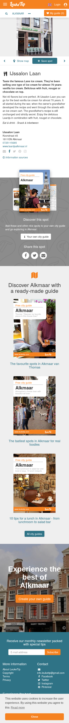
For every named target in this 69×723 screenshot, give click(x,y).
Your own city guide (37, 236)
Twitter (45, 680)
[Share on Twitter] (34, 255)
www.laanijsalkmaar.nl (15, 146)
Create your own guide (35, 598)
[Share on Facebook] (25, 255)
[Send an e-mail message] (43, 255)
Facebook (47, 676)
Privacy (7, 680)
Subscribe (52, 652)
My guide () (56, 13)
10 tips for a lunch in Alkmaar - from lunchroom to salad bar (34, 520)
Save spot (46, 61)
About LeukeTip (11, 669)
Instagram (47, 683)
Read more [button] (18, 707)
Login (57, 4)
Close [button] (34, 716)
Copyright (8, 673)
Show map (22, 61)
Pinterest (46, 687)
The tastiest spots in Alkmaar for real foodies (34, 442)
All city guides (34, 534)
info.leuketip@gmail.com (51, 673)
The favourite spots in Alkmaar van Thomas (34, 365)
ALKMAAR (18, 13)
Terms (6, 676)
